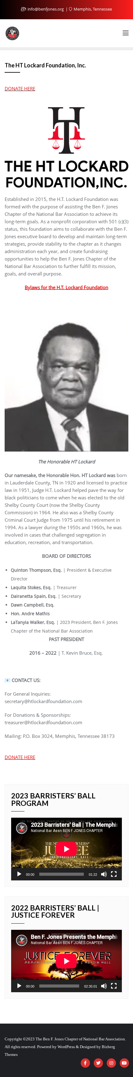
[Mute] (104, 874)
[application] (66, 849)
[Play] (19, 874)
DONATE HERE (20, 88)
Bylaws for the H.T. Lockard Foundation (66, 287)
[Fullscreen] (114, 874)
